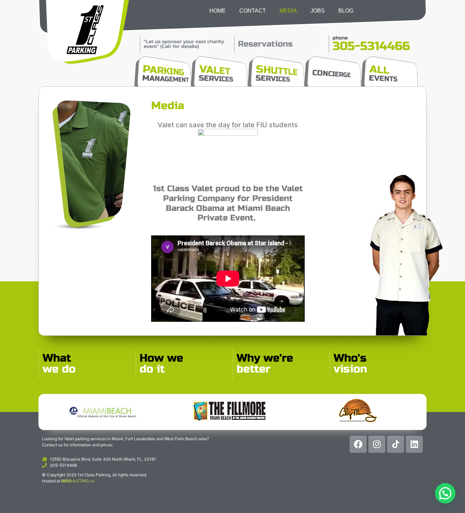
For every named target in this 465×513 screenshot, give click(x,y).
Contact (252, 11)
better (254, 369)
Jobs (317, 11)
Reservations (265, 44)
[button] (445, 493)
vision (350, 369)
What (57, 358)
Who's (350, 358)
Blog (345, 11)
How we (161, 358)
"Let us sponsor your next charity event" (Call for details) (184, 44)
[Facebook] (358, 444)
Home (217, 11)
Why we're (265, 358)
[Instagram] (376, 444)
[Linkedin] (414, 444)
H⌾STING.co (78, 480)
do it (152, 369)
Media (288, 11)
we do (59, 369)
